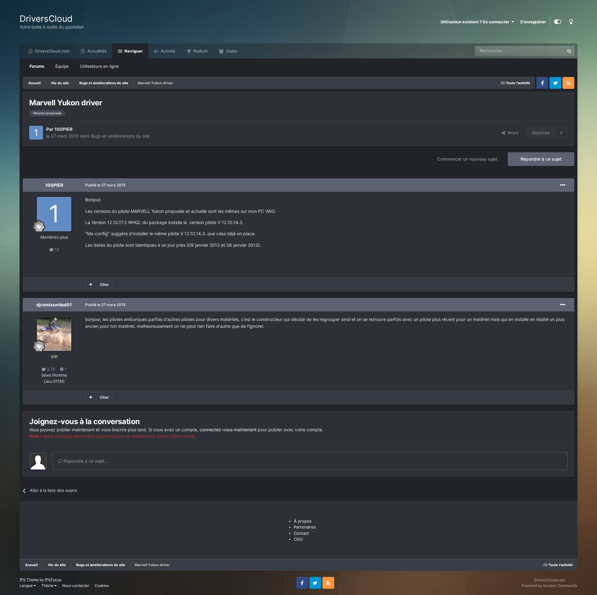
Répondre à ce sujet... (85, 461)
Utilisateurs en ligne (99, 66)
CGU (298, 539)
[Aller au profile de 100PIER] (36, 133)
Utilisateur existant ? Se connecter (476, 21)
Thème (47, 585)
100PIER (63, 129)
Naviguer (133, 50)
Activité (167, 50)
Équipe (62, 66)
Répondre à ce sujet (541, 159)
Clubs (231, 50)
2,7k (50, 369)
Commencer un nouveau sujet (467, 159)
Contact (301, 533)
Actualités (96, 50)
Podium (200, 50)
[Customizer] (557, 21)
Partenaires (305, 526)
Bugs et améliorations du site (120, 136)
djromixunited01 (54, 304)
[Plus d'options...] (563, 185)
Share (512, 132)
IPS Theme (29, 579)
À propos (303, 521)
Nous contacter (75, 585)
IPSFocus (53, 579)
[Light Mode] (570, 21)
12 (56, 249)
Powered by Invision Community (549, 585)
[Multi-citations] (91, 284)
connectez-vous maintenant (228, 429)
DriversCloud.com (51, 50)
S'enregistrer (533, 21)
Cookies (102, 585)
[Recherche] (569, 51)
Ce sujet (549, 50)
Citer (104, 284)
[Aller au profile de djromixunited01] (54, 334)
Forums (37, 66)
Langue (27, 585)
